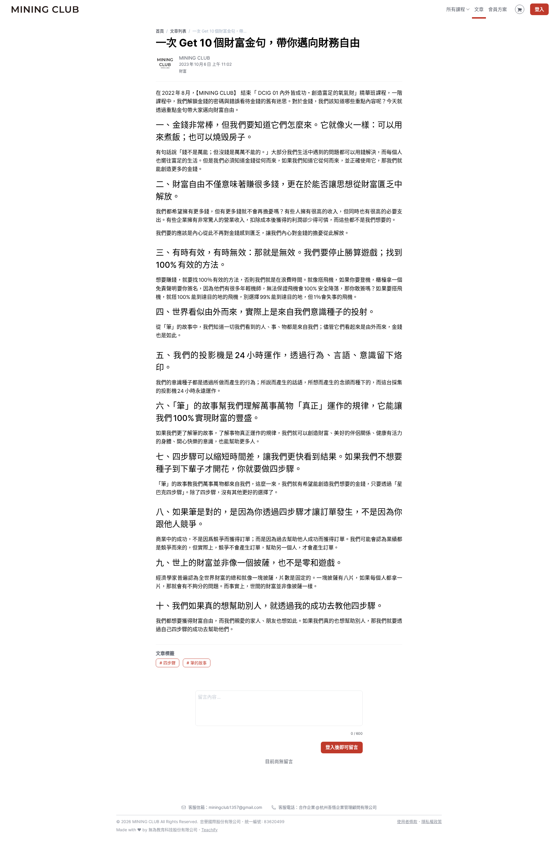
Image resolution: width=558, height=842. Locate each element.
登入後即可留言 (342, 747)
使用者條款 (407, 821)
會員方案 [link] (497, 9)
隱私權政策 (431, 821)
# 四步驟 (168, 662)
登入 (539, 9)
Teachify (209, 829)
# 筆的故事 (197, 662)
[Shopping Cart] (519, 9)
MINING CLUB (194, 58)
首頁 (160, 30)
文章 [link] (479, 9)
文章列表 (178, 30)
